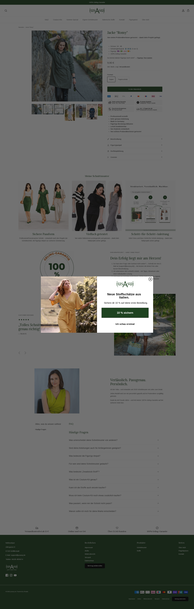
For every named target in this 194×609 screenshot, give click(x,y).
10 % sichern (125, 312)
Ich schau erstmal (125, 324)
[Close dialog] (150, 279)
